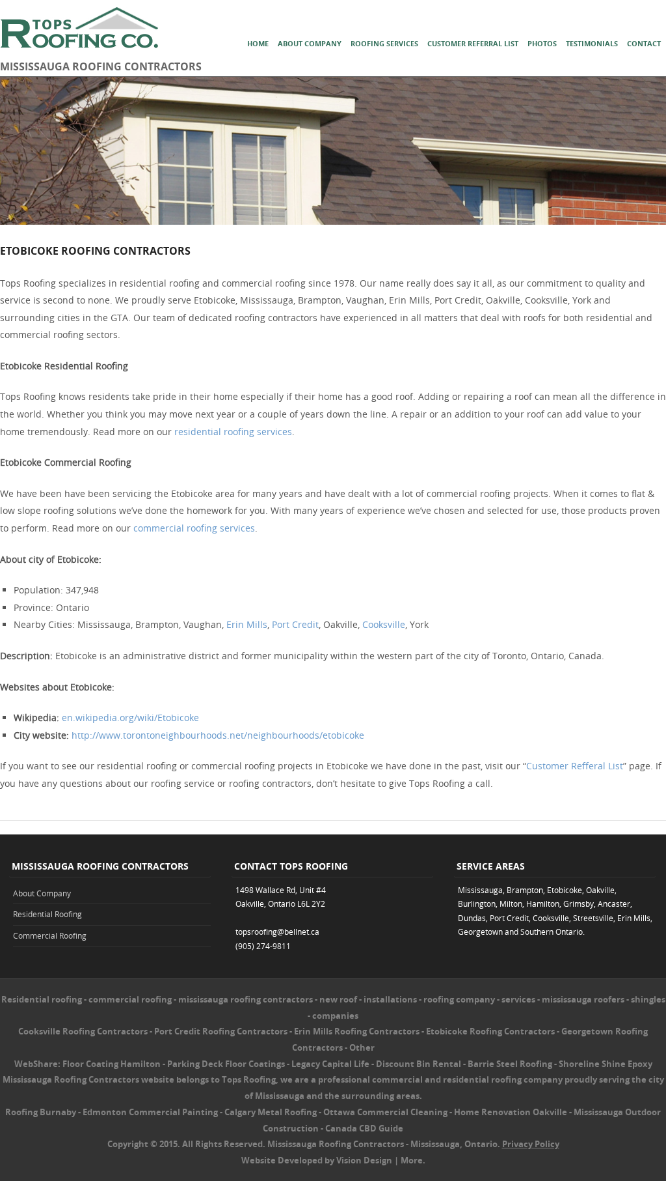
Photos (542, 43)
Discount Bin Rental (418, 1064)
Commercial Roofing (50, 935)
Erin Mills (246, 624)
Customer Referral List (472, 43)
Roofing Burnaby (40, 1112)
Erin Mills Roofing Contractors (357, 1031)
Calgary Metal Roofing (270, 1112)
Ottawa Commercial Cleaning (385, 1112)
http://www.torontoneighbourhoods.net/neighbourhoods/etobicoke (218, 735)
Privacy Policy (530, 1144)
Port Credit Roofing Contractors (220, 1031)
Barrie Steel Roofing (510, 1064)
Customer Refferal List (574, 766)
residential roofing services (233, 431)
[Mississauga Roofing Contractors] (333, 221)
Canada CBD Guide (364, 1128)
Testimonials (592, 43)
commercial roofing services (194, 528)
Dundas (472, 918)
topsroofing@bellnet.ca (277, 931)
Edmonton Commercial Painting (150, 1112)
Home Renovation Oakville (510, 1112)
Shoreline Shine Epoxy (605, 1064)
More (412, 1160)
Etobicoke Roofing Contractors (490, 1031)
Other (362, 1047)
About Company (309, 43)
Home (258, 43)
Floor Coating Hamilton (111, 1064)
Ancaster (614, 903)
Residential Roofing (47, 914)
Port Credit (295, 624)
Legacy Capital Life (330, 1064)
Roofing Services (384, 43)
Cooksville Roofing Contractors (83, 1031)
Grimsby (578, 903)
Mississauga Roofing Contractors (335, 1144)
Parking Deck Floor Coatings (226, 1064)
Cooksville (383, 624)
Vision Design (364, 1160)
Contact (644, 43)
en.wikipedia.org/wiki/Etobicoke (130, 717)
